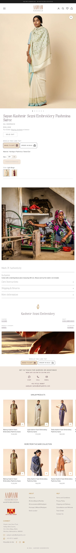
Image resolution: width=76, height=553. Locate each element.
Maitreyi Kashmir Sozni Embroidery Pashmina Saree (12, 431)
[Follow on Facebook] (16, 542)
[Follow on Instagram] (20, 542)
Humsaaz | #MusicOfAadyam (38, 507)
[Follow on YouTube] (24, 542)
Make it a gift (9, 145)
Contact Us (59, 514)
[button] (38, 282)
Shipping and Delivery (63, 504)
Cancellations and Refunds (64, 507)
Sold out (10, 135)
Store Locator (33, 511)
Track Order (60, 511)
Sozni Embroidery (68, 321)
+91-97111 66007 (12, 538)
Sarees (4, 327)
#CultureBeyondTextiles (36, 501)
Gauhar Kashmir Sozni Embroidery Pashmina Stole (61, 480)
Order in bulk (26, 145)
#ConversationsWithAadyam (38, 504)
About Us (32, 498)
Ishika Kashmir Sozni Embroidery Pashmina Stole (37, 480)
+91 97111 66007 (38, 383)
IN (14, 157)
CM (9, 157)
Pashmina (70, 327)
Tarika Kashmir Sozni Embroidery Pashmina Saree (61, 431)
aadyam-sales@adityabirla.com (38, 386)
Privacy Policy (60, 501)
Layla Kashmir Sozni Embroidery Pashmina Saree (37, 431)
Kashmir (4, 321)
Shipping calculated (16, 130)
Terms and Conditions (63, 498)
